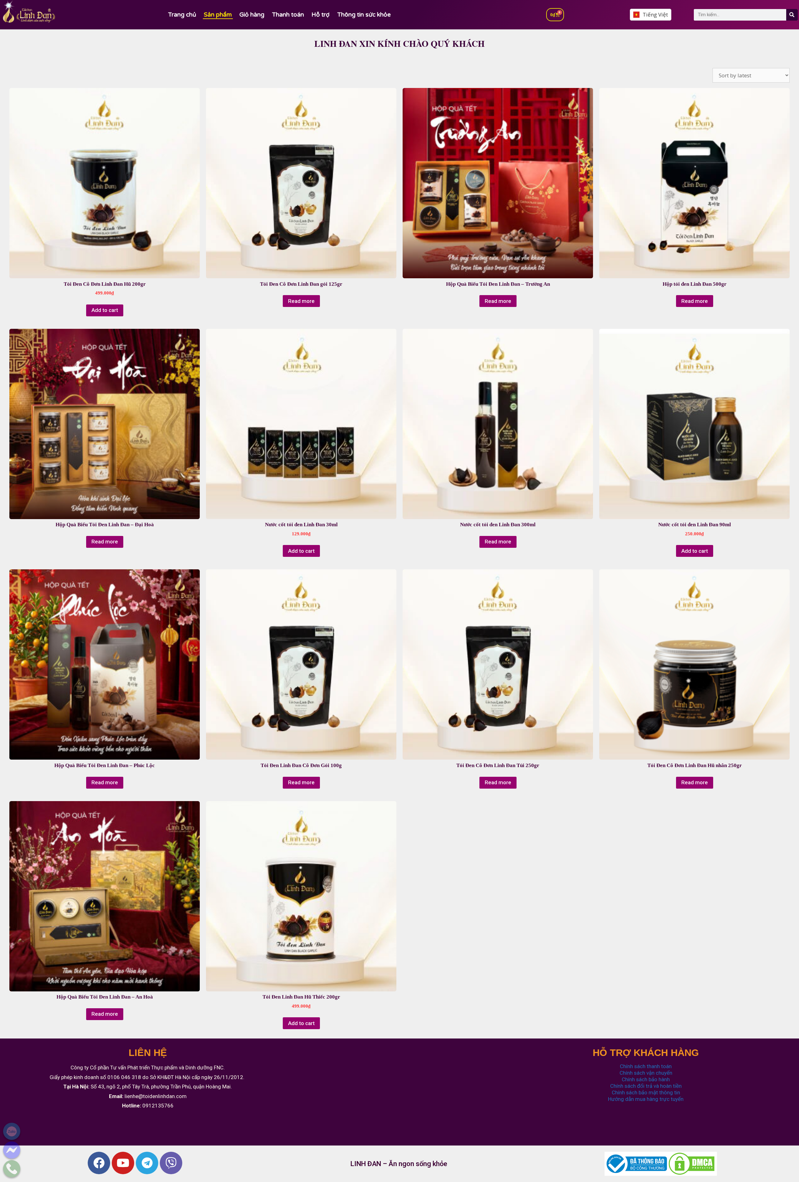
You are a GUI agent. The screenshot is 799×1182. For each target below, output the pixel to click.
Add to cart (104, 310)
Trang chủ (182, 14)
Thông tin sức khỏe (364, 14)
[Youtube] (123, 1163)
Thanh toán (288, 14)
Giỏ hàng (251, 14)
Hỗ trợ (320, 14)
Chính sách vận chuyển (646, 1073)
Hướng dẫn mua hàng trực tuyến (646, 1099)
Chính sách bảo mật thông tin (646, 1092)
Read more (301, 301)
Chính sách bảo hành (646, 1079)
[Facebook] (99, 1163)
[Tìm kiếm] (792, 15)
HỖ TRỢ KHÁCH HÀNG (646, 1052)
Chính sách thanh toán (646, 1066)
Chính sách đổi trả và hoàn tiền (646, 1086)
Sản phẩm (218, 14)
